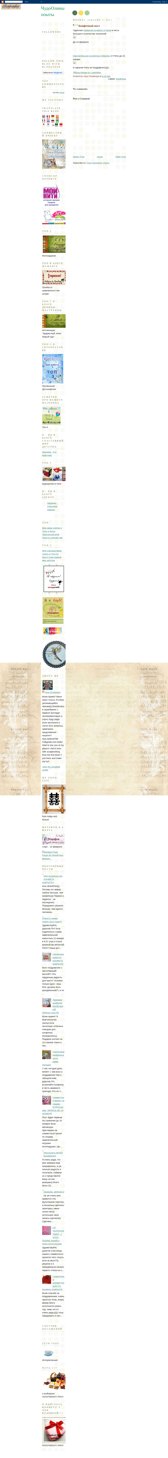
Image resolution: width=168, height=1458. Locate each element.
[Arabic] (57, 125)
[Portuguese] (58, 121)
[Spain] (58, 117)
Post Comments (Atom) (97, 163)
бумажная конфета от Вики (97, 30)
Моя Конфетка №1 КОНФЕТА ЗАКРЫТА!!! (52, 879)
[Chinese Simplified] (62, 125)
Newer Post (78, 157)
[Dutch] (49, 121)
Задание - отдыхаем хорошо (52, 506)
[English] (44, 117)
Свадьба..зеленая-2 (54, 1192)
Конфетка (121, 79)
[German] (53, 117)
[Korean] (49, 125)
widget (61, 93)
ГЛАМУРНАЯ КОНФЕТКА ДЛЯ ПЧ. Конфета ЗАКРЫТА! (53, 1283)
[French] (49, 117)
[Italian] (44, 121)
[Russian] (53, 121)
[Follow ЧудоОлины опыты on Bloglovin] (52, 73)
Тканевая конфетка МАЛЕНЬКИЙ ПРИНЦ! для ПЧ (52, 1006)
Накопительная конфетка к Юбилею (91, 56)
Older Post (120, 157)
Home (100, 157)
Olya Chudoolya (52, 692)
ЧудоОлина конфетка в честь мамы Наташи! (53, 1058)
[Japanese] (44, 125)
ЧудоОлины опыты (53, 11)
